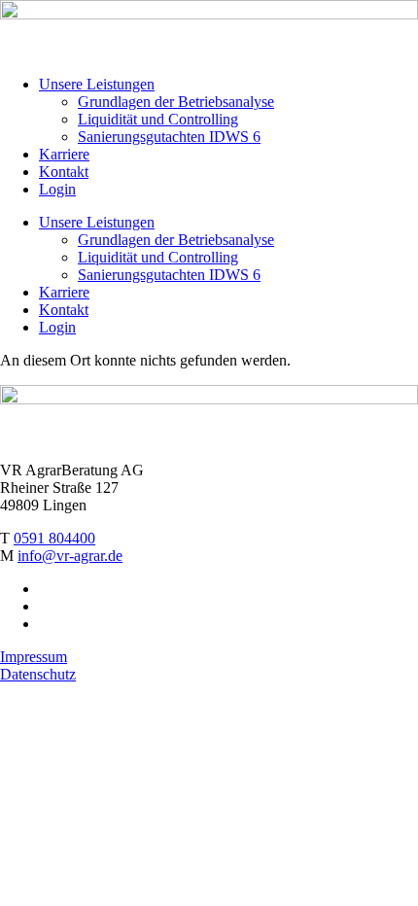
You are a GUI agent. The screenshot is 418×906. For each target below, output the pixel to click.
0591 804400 (54, 538)
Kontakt (63, 171)
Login (57, 189)
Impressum (33, 656)
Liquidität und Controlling (158, 119)
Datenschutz (38, 674)
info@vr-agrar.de (69, 555)
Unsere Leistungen (97, 84)
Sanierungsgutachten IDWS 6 (169, 136)
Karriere (64, 154)
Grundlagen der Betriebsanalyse (176, 101)
